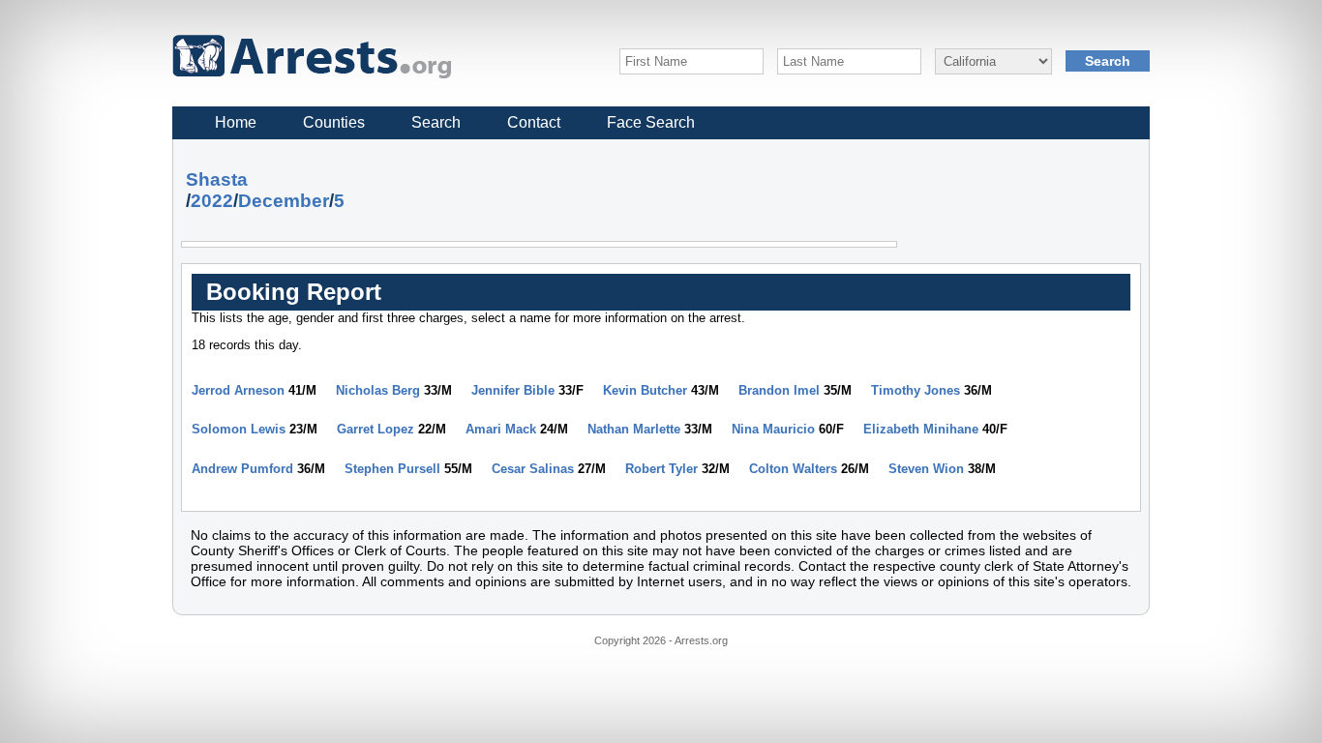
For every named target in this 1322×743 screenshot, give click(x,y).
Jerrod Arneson (238, 390)
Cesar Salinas (533, 468)
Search (436, 122)
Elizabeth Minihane (920, 429)
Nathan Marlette (633, 429)
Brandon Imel (779, 390)
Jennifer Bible (513, 390)
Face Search (651, 122)
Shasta (217, 179)
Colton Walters (793, 468)
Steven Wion (926, 468)
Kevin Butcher (645, 390)
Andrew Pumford (242, 468)
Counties (334, 122)
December (283, 201)
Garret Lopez (375, 429)
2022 (212, 201)
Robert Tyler (661, 468)
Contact (533, 122)
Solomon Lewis (238, 429)
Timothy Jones (915, 390)
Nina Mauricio (773, 429)
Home (235, 122)
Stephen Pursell (392, 468)
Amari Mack (501, 429)
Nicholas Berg (378, 390)
